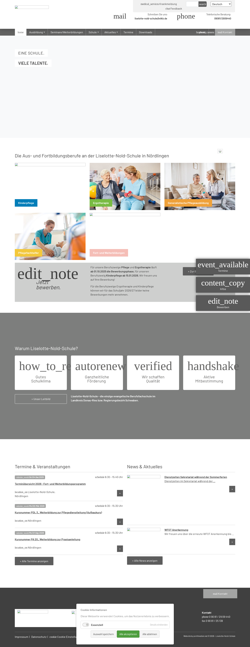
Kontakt (220, 593)
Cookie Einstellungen (66, 636)
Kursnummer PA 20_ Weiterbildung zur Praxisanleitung (47, 539)
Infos (223, 284)
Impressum (21, 636)
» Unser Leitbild (40, 398)
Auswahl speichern (103, 634)
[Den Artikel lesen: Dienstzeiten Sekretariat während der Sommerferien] (143, 498)
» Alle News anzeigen (144, 560)
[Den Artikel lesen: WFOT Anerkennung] (143, 539)
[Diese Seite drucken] (220, 151)
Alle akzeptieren (128, 634)
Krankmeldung (159, 3)
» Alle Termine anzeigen (34, 561)
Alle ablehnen (150, 634)
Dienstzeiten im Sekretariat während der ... (189, 481)
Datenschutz (38, 636)
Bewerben (223, 303)
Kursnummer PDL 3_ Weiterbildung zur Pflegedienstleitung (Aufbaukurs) (58, 512)
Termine (223, 266)
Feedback (173, 8)
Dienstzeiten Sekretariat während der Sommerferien (195, 477)
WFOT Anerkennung (176, 529)
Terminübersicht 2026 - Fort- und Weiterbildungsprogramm (50, 483)
